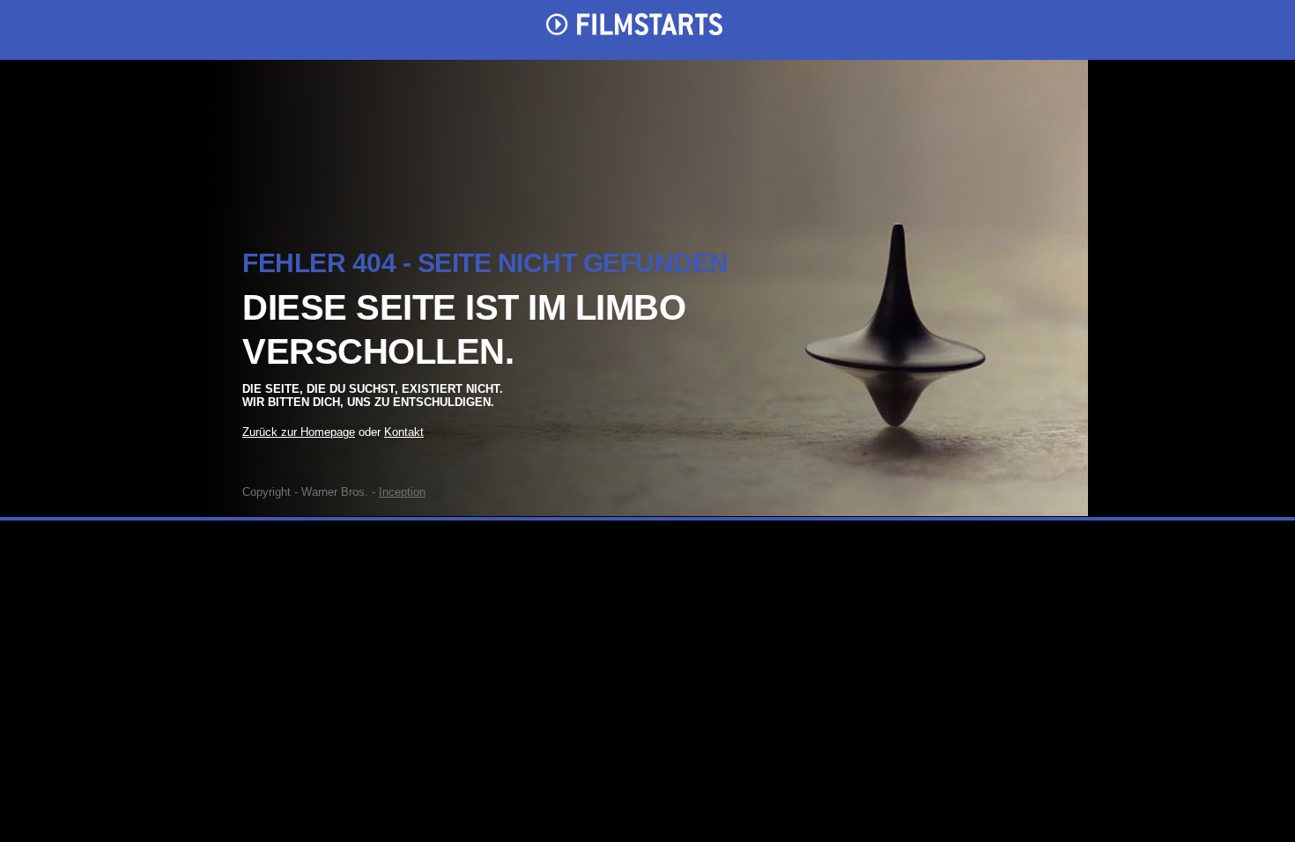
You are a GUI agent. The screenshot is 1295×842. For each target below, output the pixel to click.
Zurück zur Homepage (298, 432)
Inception (402, 492)
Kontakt (404, 432)
